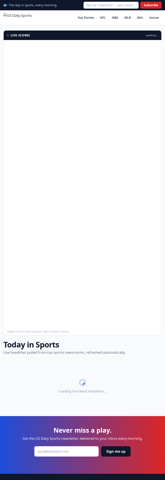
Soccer (154, 17)
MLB (127, 17)
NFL (103, 17)
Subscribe (151, 5)
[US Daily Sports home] (17, 17)
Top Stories (86, 17)
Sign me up (115, 451)
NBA (115, 17)
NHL (140, 17)
